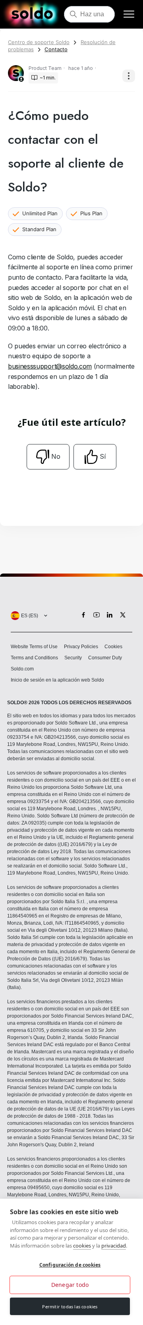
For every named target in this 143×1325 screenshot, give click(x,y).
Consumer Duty (105, 658)
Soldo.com (22, 669)
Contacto (56, 49)
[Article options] (128, 76)
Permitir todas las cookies (69, 1307)
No (55, 456)
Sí (103, 456)
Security (73, 658)
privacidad (113, 1245)
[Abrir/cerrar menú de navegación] (129, 14)
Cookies (113, 646)
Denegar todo (70, 1284)
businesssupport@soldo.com (50, 366)
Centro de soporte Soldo (39, 42)
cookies (82, 1245)
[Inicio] (32, 14)
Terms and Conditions (34, 658)
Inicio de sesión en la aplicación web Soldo (57, 680)
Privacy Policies (81, 646)
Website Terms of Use (34, 646)
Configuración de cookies (70, 1264)
